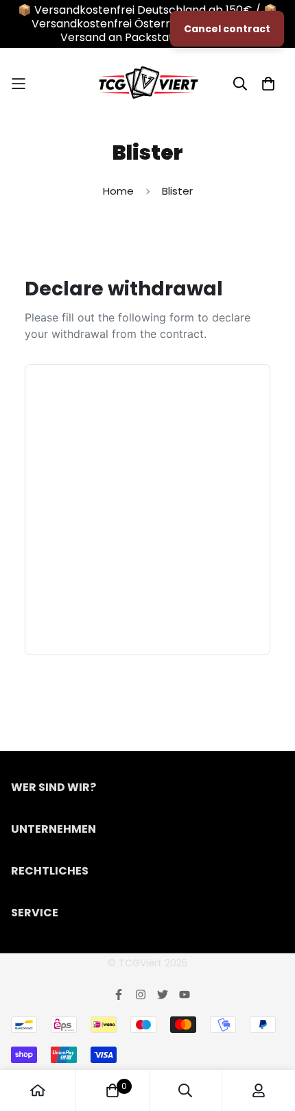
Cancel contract (227, 29)
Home (118, 191)
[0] (112, 1090)
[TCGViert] (148, 83)
